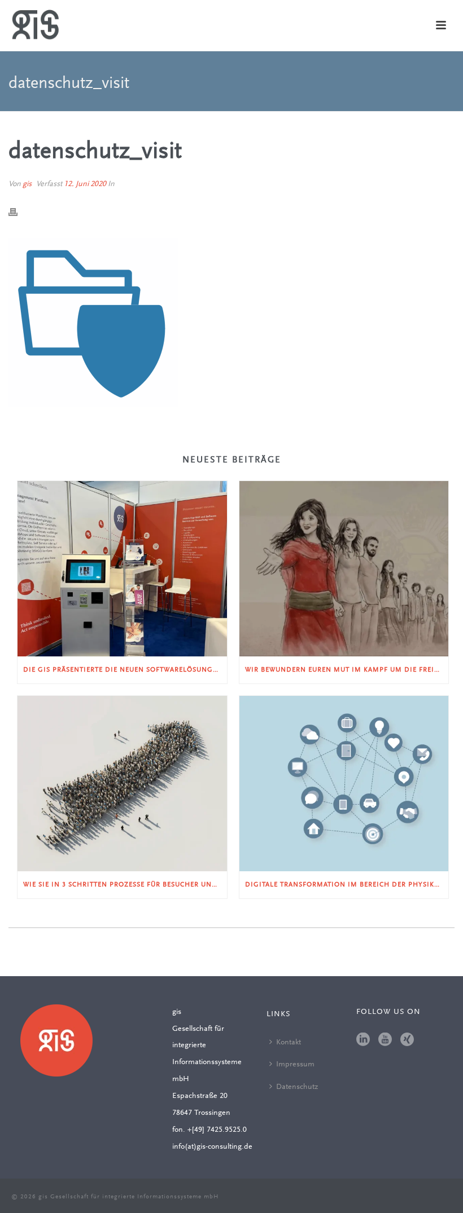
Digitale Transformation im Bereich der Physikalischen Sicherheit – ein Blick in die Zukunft (347, 884)
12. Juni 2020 (85, 184)
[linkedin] (363, 1040)
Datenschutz (297, 1087)
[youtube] (385, 1040)
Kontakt (288, 1043)
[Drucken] (18, 212)
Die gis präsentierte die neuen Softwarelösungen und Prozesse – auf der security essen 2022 (125, 670)
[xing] (407, 1040)
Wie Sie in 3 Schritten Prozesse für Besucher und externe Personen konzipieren (125, 884)
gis (27, 184)
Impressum (295, 1065)
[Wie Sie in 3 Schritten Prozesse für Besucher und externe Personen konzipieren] (122, 783)
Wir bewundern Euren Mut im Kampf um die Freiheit (347, 670)
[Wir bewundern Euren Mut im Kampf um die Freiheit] (344, 568)
